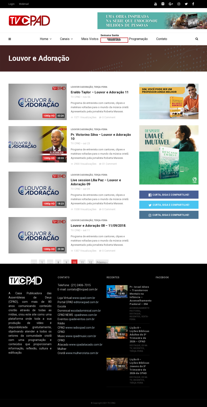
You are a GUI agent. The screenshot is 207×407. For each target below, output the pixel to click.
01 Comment (109, 163)
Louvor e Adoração (82, 87)
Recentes (135, 316)
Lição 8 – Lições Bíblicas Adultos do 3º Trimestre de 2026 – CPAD (139, 334)
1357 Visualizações (85, 250)
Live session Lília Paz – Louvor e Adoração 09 (96, 182)
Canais (65, 39)
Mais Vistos (89, 39)
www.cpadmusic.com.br (81, 336)
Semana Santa (109, 35)
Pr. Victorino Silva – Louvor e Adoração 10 (101, 137)
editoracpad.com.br (86, 302)
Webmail (24, 4)
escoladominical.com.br (86, 310)
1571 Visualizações (85, 117)
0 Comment (108, 117)
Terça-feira (100, 87)
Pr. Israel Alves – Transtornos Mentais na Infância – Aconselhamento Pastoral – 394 (140, 295)
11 (82, 262)
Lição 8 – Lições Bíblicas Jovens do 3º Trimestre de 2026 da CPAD (139, 366)
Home (44, 39)
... (34, 262)
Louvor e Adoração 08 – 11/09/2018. (98, 226)
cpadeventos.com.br (82, 319)
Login (11, 4)
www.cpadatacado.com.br (85, 344)
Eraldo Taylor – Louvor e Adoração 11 (100, 92)
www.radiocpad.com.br (80, 327)
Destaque (135, 314)
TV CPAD (75, 97)
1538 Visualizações (85, 209)
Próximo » (102, 262)
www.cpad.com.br (83, 297)
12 (90, 262)
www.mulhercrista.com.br (82, 353)
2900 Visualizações (85, 163)
